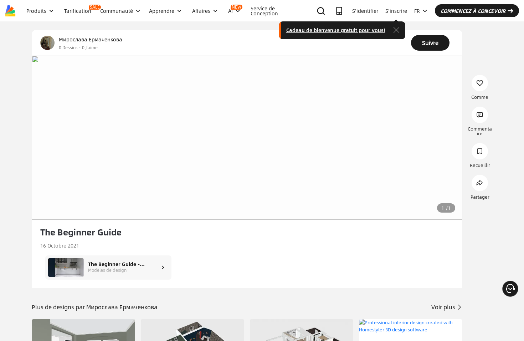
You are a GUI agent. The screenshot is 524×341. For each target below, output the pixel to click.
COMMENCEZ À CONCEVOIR (473, 11)
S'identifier (365, 11)
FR (417, 11)
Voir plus (444, 306)
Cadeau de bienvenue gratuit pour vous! (335, 30)
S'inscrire (396, 11)
